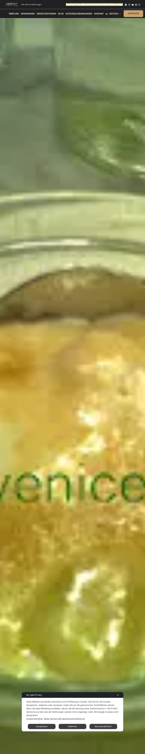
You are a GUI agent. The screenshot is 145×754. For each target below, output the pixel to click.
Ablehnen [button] (72, 726)
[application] (119, 13)
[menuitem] (113, 13)
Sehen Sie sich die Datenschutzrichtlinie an (64, 719)
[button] (133, 14)
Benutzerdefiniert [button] (103, 726)
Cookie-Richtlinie (34, 719)
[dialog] (72, 711)
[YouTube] (133, 5)
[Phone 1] (139, 5)
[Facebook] (126, 5)
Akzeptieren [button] (41, 726)
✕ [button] (118, 695)
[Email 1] (136, 5)
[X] (129, 5)
